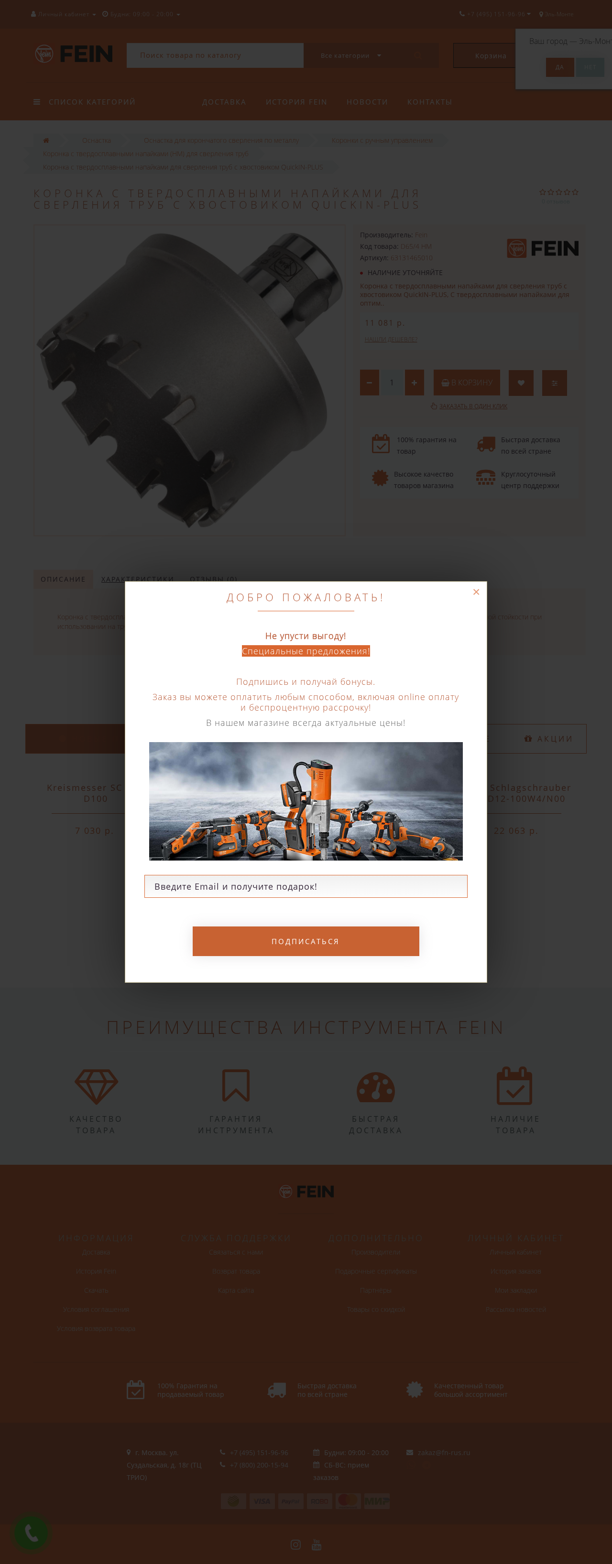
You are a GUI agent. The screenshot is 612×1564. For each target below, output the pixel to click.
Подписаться (306, 941)
